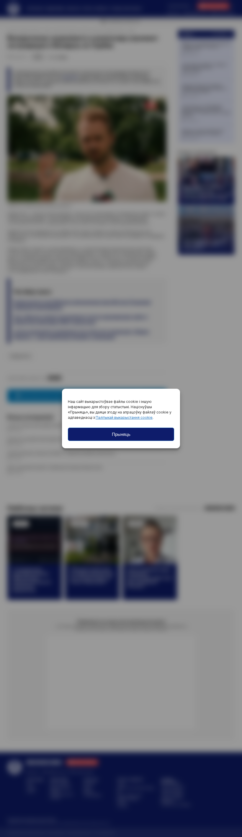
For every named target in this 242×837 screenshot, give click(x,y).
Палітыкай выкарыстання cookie (124, 417)
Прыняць (121, 434)
